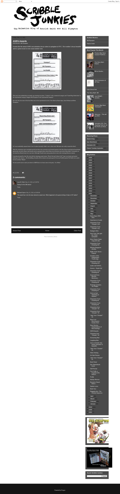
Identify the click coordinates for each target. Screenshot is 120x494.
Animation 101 (91, 145)
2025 (90, 157)
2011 (90, 193)
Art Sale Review (95, 355)
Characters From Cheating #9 (95, 271)
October (93, 201)
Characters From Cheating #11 (95, 244)
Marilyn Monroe (94, 379)
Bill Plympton (90, 40)
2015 (90, 183)
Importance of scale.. (96, 220)
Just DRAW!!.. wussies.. (99, 97)
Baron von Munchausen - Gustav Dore (95, 321)
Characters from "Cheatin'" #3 (95, 312)
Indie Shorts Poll (92, 89)
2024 (90, 160)
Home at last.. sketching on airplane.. (94, 294)
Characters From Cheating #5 (95, 303)
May (92, 213)
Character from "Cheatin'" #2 (94, 334)
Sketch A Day (91, 139)
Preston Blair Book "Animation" (100, 106)
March (93, 399)
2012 (90, 191)
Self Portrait (93, 368)
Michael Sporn (21, 192)
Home (47, 230)
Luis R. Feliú (21, 182)
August (93, 206)
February (93, 401)
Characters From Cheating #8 (95, 281)
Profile (92, 377)
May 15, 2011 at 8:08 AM (33, 192)
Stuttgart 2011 (94, 231)
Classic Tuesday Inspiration (95, 148)
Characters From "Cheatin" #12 (95, 227)
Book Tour (93, 389)
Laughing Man (94, 340)
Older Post (77, 230)
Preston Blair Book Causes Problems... (100, 53)
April (92, 396)
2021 (90, 168)
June (92, 211)
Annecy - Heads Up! (96, 268)
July (92, 208)
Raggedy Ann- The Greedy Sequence (96, 392)
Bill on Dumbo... (99, 71)
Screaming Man (95, 337)
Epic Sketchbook (92, 142)
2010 (90, 407)
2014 (90, 186)
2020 (90, 170)
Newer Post (17, 230)
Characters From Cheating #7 (95, 289)
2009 (90, 409)
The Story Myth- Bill (93, 93)
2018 (90, 175)
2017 (90, 178)
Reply (18, 187)
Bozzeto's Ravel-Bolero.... (95, 382)
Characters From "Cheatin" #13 (95, 223)
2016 (90, 180)
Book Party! (93, 362)
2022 (90, 165)
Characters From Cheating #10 (95, 262)
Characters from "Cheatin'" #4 (95, 307)
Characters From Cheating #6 (95, 299)
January (93, 404)
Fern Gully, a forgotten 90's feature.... (95, 372)
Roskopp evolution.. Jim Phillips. (96, 285)
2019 (90, 173)
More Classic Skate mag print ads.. (96, 240)
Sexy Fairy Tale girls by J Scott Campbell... (96, 235)
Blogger (63, 490)
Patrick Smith (91, 43)
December (94, 195)
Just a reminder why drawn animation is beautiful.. (96, 344)
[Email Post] (23, 172)
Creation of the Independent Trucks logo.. (94, 257)
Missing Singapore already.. (95, 248)
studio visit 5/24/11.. (96, 265)
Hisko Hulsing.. (94, 352)
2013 (90, 188)
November (94, 198)
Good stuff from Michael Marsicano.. (94, 276)
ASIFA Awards (20, 41)
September (94, 203)
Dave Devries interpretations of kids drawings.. (96, 327)
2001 (90, 412)
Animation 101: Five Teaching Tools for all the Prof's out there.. (101, 125)
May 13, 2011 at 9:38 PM (32, 182)
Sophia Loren (94, 386)
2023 (90, 162)
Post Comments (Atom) (50, 236)
